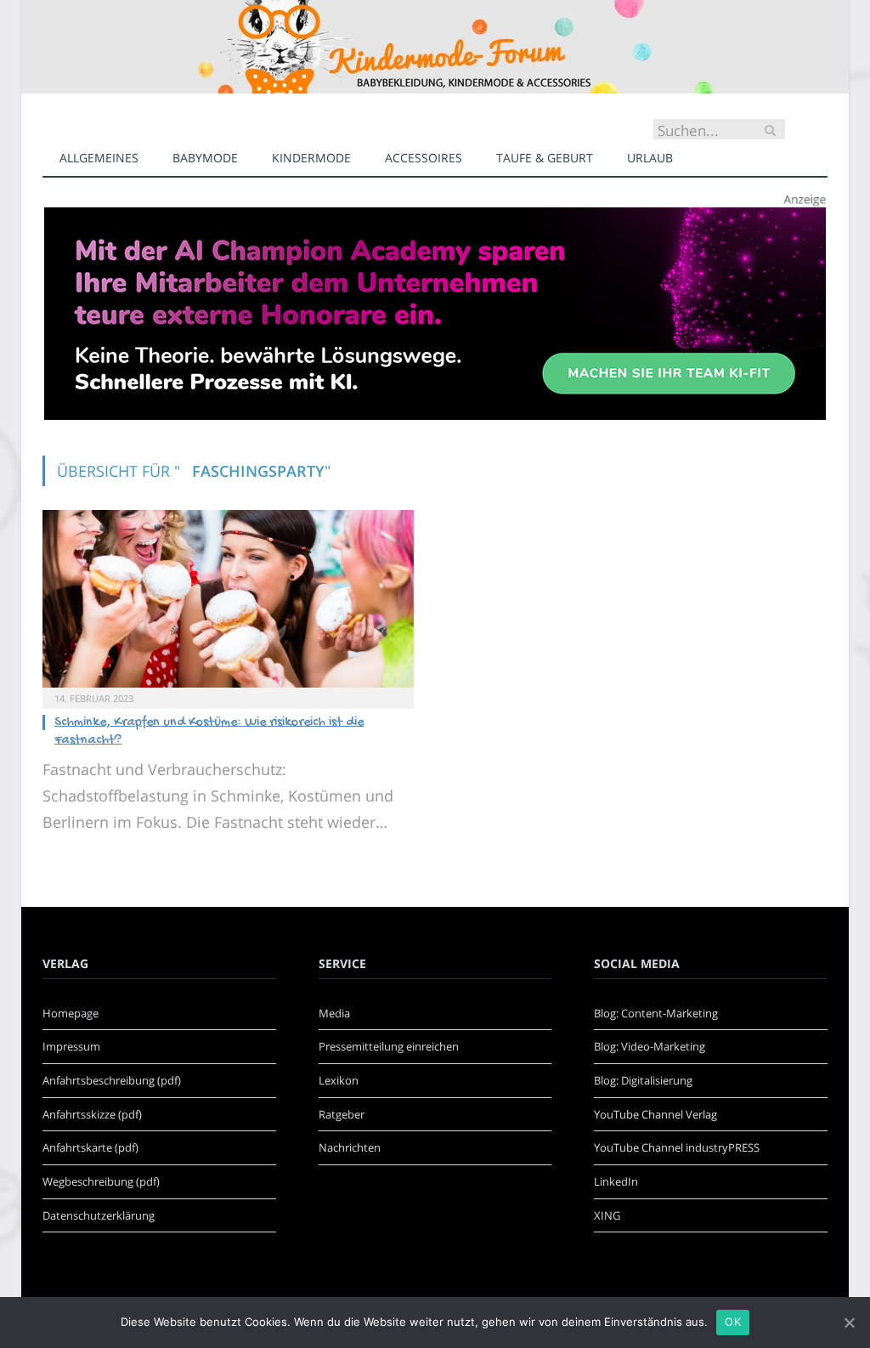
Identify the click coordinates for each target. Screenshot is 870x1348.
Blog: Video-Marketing (649, 1046)
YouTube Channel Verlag (655, 1114)
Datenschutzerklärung (98, 1215)
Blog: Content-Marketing (656, 1013)
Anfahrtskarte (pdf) (90, 1147)
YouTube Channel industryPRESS (677, 1147)
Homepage (70, 1013)
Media (334, 1013)
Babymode (205, 158)
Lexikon (339, 1080)
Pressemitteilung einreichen (389, 1046)
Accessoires (423, 158)
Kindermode (311, 158)
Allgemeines (98, 158)
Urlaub (650, 158)
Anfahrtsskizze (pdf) (92, 1114)
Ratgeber (341, 1114)
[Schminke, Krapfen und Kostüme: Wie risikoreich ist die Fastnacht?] (228, 599)
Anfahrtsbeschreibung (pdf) (111, 1080)
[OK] (848, 1322)
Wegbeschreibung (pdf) (101, 1181)
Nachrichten (350, 1147)
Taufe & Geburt (544, 158)
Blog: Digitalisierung (643, 1080)
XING (607, 1215)
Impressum (71, 1046)
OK (733, 1321)
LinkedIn (616, 1181)
